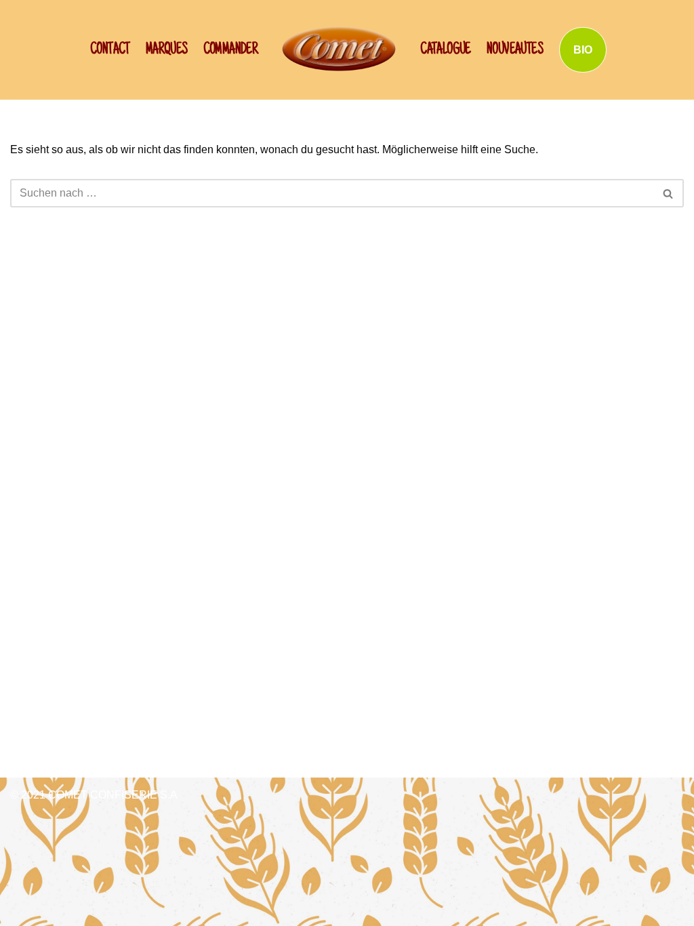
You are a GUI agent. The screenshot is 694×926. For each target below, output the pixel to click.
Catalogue (445, 50)
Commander (230, 50)
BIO (582, 50)
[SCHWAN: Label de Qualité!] (338, 48)
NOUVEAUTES (515, 50)
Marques (167, 50)
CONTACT (110, 50)
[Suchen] (668, 193)
